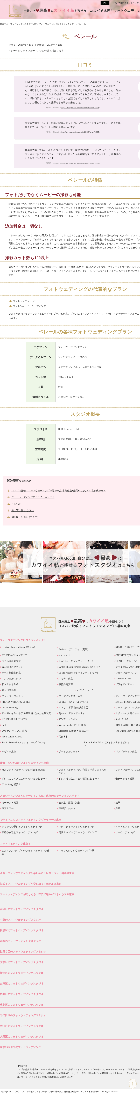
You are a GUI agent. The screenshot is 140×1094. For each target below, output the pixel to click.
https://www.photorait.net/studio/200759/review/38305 (80, 132)
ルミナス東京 (66, 678)
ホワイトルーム (85, 690)
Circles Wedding (10, 707)
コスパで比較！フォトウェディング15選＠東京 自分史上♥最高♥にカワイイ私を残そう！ (58, 490)
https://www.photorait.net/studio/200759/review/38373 (80, 107)
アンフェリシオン (68, 719)
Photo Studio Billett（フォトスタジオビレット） (107, 744)
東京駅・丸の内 (67, 808)
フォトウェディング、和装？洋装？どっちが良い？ (82, 771)
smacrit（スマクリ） (12, 667)
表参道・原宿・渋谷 (69, 802)
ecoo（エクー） (67, 655)
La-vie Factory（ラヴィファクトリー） (79, 672)
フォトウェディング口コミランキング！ (32, 497)
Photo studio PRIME (12, 736)
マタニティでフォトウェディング (76, 826)
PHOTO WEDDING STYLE (16, 702)
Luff (4, 725)
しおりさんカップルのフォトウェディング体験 (26, 852)
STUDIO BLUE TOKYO (14, 719)
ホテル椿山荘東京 (11, 672)
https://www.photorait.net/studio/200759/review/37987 (80, 163)
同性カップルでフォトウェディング (78, 832)
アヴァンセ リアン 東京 (14, 731)
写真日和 (63, 736)
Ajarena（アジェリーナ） (72, 713)
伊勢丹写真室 (66, 684)
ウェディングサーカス (70, 696)
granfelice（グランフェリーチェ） (76, 661)
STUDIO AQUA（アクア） (25, 517)
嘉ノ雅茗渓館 (9, 690)
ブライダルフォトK (69, 751)
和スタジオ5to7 (10, 684)
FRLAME (16, 504)
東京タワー (8, 808)
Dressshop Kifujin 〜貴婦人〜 (74, 731)
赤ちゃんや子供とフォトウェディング (22, 826)
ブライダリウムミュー (14, 696)
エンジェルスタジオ (12, 678)
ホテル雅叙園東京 (11, 661)
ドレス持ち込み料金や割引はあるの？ (79, 778)
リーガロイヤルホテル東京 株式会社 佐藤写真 (26, 713)
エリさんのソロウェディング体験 (76, 850)
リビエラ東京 (9, 751)
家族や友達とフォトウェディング (20, 832)
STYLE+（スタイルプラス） (74, 702)
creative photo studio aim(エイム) (18, 647)
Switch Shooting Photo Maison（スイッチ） (81, 667)
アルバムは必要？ (11, 784)
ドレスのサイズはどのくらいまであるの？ (24, 778)
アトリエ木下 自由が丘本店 (73, 707)
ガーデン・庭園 (10, 802)
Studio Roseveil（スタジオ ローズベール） (24, 742)
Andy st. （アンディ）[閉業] (73, 649)
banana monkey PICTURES (72, 725)
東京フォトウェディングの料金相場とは (23, 769)
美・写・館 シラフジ (22, 510)
